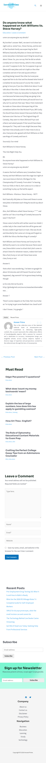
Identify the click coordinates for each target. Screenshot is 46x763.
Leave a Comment (19, 33)
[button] (35, 5)
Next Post (39, 357)
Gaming (15, 412)
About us (23, 707)
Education (7, 33)
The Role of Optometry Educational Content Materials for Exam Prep (22, 436)
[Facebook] (37, 322)
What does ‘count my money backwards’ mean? (21, 390)
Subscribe (8, 656)
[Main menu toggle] (41, 5)
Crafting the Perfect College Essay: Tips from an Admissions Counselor (23, 453)
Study (23, 736)
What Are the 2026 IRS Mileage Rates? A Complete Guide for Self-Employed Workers (21, 603)
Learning (23, 733)
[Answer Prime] (8, 326)
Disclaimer (23, 713)
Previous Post (8, 357)
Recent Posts (14, 317)
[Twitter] (40, 322)
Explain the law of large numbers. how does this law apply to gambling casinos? (21, 406)
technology (23, 740)
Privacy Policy (23, 717)
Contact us (23, 710)
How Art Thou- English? (18, 421)
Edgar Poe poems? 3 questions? (23, 377)
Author (6, 317)
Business (23, 726)
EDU (14, 442)
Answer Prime (19, 322)
